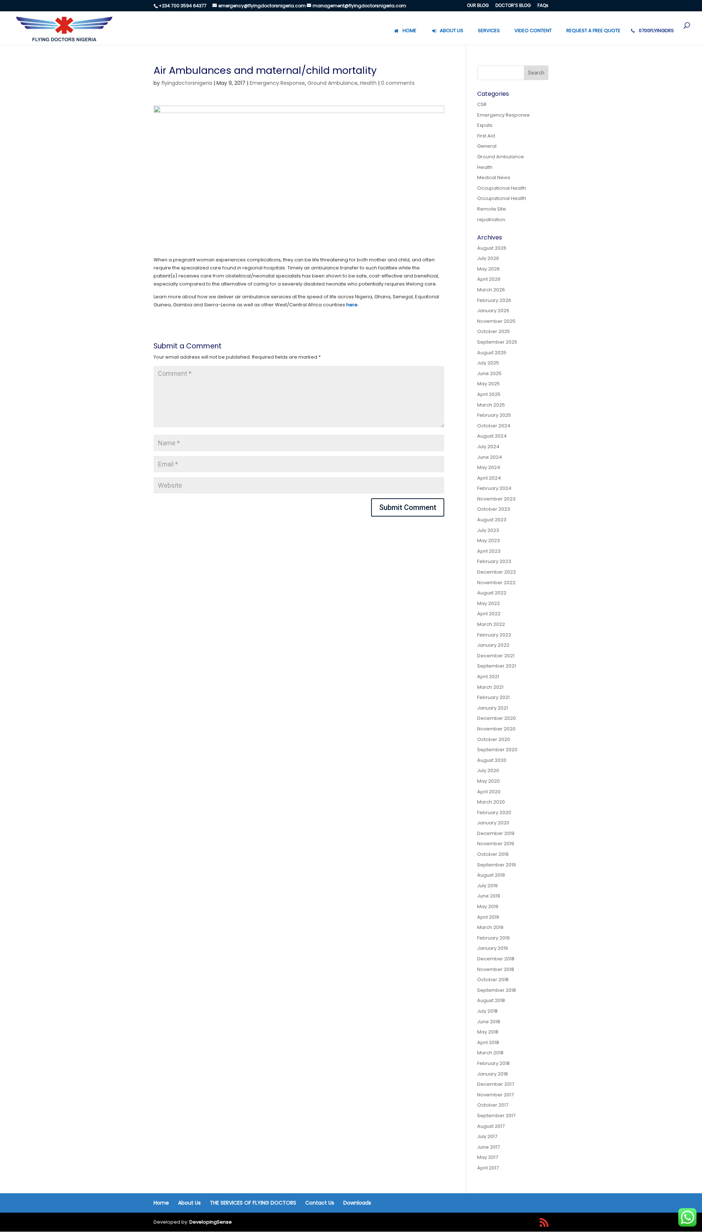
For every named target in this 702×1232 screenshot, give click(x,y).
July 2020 (488, 770)
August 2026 (491, 248)
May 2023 (488, 540)
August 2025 (491, 352)
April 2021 (488, 676)
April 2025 (489, 394)
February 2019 (493, 937)
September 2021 (496, 665)
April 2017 (488, 1167)
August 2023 (491, 519)
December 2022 (496, 571)
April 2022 (489, 613)
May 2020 (488, 781)
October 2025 (493, 331)
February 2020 (494, 812)
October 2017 (492, 1104)
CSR (482, 104)
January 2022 (493, 645)
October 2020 (493, 739)
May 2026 (488, 268)
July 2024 (488, 446)
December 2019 (495, 833)
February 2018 (493, 1063)
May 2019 (487, 906)
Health (368, 83)
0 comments (398, 83)
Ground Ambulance (332, 83)
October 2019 (493, 854)
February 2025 (494, 415)
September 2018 (496, 990)
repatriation (491, 219)
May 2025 (488, 383)
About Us (189, 1202)
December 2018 (495, 958)
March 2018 (490, 1052)
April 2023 (489, 551)
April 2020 (489, 791)
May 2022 (488, 603)
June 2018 (488, 1021)
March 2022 (491, 624)
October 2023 (493, 509)
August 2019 (491, 875)
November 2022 (496, 582)
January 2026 (493, 310)
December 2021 (495, 655)
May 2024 (488, 467)
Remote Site (491, 208)
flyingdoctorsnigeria (186, 83)
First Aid (486, 135)
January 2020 (493, 822)
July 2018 (487, 1011)
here (352, 304)
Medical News (493, 177)
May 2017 (487, 1157)
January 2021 (492, 707)
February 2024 (494, 488)
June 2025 (489, 373)
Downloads (357, 1202)
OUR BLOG (478, 5)
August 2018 (491, 1000)
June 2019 (488, 895)
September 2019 (496, 864)
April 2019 (488, 917)
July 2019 (487, 885)
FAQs (542, 5)
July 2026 (488, 258)
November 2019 (495, 843)
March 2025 (491, 404)
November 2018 (495, 969)
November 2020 (496, 728)
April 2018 (488, 1042)
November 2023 (496, 498)
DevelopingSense (210, 1221)
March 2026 (491, 289)
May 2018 (487, 1031)
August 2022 (491, 592)
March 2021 (490, 687)
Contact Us (319, 1202)
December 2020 (496, 718)
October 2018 (493, 979)
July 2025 (488, 362)
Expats (484, 125)
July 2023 (488, 530)
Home (161, 1202)
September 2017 (496, 1115)
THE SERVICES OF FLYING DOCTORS (253, 1202)
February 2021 (493, 697)
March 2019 (490, 927)
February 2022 (494, 634)
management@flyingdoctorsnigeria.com (359, 6)
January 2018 (492, 1073)
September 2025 (497, 342)
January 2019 (492, 948)
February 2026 (494, 300)
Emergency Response (277, 83)
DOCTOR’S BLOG (513, 5)
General (487, 146)
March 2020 (491, 801)
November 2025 (496, 321)
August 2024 (492, 435)
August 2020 (491, 760)
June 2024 (489, 457)
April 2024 (489, 478)
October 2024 (493, 425)
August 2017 (491, 1126)
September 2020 (497, 749)
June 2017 (488, 1147)
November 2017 (495, 1094)
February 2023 (494, 561)
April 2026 (489, 279)
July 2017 (487, 1136)
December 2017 (495, 1084)
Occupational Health (501, 188)
